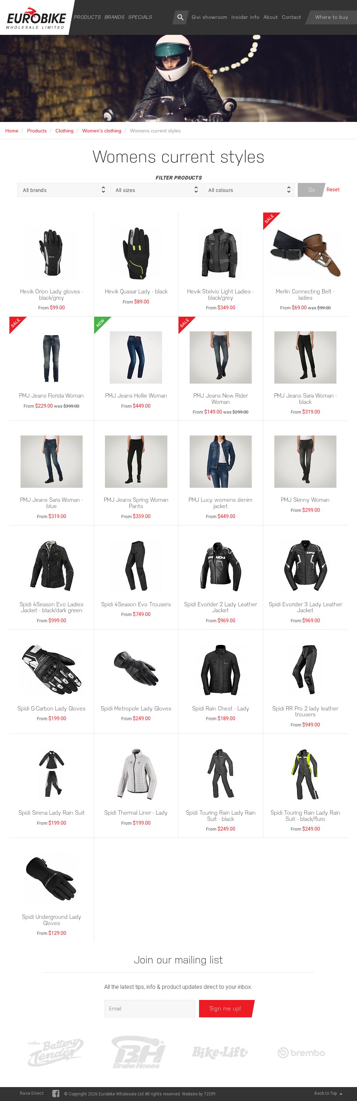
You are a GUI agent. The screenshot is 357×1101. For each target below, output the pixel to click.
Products (87, 17)
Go (311, 189)
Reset (333, 189)
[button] (63, 190)
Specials (140, 17)
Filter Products (178, 177)
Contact (291, 17)
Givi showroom (209, 17)
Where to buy (332, 17)
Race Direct (32, 1093)
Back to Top (326, 1093)
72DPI (209, 1094)
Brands (115, 17)
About (271, 17)
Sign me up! (225, 1008)
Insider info (245, 17)
